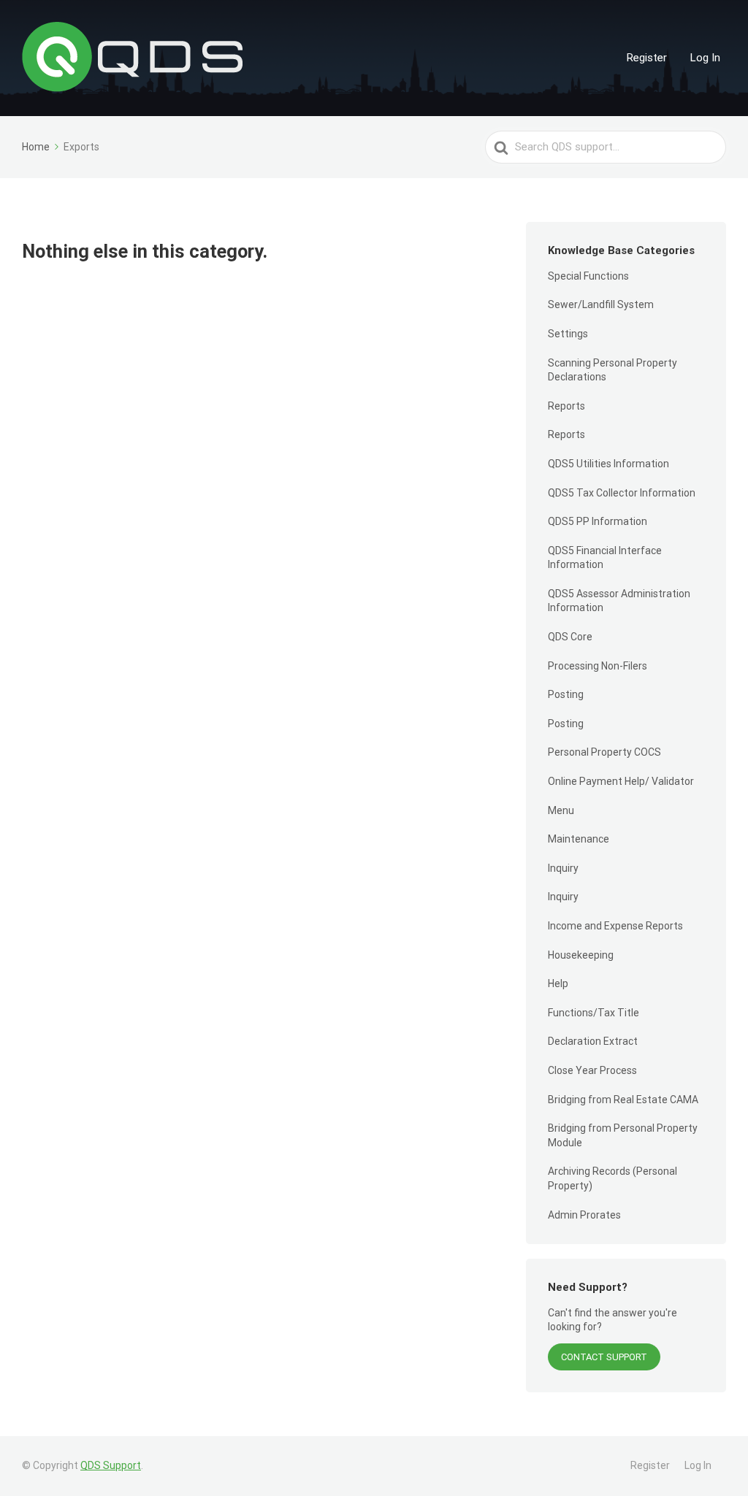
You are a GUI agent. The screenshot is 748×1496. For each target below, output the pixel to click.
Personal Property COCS (604, 752)
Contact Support (604, 1356)
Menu (561, 810)
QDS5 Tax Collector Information (621, 493)
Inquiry (563, 868)
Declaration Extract (593, 1041)
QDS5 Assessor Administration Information (619, 601)
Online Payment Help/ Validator (621, 781)
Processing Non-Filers (597, 666)
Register (647, 57)
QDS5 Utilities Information (608, 463)
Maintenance (578, 839)
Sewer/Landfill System (601, 304)
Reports (566, 406)
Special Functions (588, 276)
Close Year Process (592, 1070)
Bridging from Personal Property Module (623, 1135)
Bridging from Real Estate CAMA (623, 1099)
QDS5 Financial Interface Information (605, 558)
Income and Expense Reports (615, 926)
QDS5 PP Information (597, 521)
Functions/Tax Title (593, 1013)
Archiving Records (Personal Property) (612, 1178)
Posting (566, 694)
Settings (568, 334)
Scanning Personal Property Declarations (612, 370)
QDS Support (110, 1465)
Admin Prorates (584, 1215)
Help (558, 983)
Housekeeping (581, 955)
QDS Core (570, 636)
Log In (705, 57)
